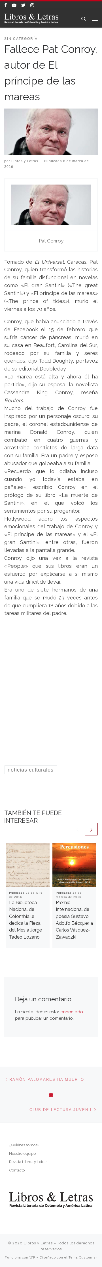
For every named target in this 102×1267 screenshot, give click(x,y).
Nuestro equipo (22, 1153)
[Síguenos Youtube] (14, 5)
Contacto (17, 1170)
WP (32, 1257)
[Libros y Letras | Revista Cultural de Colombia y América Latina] (31, 18)
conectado (71, 1011)
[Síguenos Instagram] (32, 5)
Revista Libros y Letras (28, 1161)
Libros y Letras (24, 161)
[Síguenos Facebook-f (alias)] (5, 5)
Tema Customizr (83, 1257)
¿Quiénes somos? (24, 1145)
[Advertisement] (51, 698)
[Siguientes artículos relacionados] (91, 829)
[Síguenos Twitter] (23, 5)
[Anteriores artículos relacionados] (77, 829)
